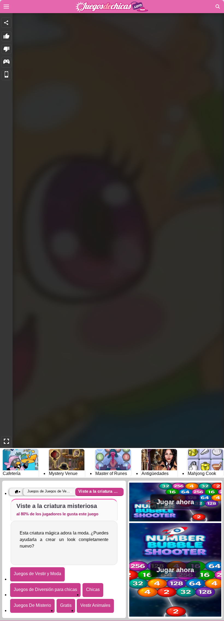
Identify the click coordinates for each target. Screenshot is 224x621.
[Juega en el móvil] (6, 75)
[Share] (6, 22)
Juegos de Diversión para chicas (45, 589)
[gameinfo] (6, 62)
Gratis (66, 605)
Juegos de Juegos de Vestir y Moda (48, 491)
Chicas (93, 589)
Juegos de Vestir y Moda (37, 573)
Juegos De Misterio (32, 605)
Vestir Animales (95, 605)
